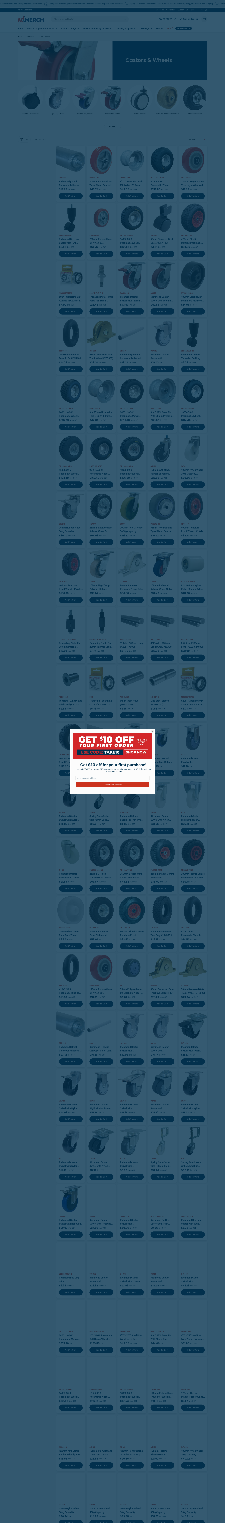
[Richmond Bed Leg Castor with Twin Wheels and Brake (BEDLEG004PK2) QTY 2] (162, 1198)
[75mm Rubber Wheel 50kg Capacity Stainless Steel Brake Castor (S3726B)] (70, 506)
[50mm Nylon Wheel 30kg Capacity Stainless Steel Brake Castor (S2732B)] (131, 1487)
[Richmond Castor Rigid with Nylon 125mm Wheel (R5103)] (193, 794)
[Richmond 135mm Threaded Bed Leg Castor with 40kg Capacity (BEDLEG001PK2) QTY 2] (193, 333)
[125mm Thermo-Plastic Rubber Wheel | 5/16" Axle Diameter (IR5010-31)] (193, 1371)
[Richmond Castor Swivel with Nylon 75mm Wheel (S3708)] (193, 1083)
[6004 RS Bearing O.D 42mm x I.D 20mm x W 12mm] (70, 275)
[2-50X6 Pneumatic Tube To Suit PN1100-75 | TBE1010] (70, 333)
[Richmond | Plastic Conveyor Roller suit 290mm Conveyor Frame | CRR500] (101, 1025)
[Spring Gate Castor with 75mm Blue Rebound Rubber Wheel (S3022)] (193, 1140)
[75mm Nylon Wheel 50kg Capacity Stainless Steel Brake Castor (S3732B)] (70, 1487)
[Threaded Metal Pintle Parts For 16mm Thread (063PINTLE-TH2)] (101, 275)
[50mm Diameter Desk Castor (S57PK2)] (162, 217)
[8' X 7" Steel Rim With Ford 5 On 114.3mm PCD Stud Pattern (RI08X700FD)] (101, 390)
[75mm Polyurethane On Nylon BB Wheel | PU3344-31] (131, 967)
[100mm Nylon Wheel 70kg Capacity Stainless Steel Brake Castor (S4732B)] (193, 1429)
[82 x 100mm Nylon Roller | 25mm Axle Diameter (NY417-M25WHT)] (193, 564)
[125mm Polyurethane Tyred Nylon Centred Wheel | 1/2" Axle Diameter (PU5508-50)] (193, 160)
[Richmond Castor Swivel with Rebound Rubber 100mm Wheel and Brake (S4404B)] (70, 1198)
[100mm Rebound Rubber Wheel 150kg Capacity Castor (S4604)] (162, 564)
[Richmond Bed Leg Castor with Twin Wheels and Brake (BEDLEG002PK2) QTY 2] (70, 217)
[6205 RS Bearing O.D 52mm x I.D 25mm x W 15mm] (193, 679)
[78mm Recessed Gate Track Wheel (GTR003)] (193, 967)
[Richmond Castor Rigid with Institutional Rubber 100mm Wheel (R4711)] (101, 1083)
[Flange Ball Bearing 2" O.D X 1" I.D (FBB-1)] (101, 679)
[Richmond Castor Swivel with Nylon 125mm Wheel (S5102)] (162, 794)
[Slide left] (22, 102)
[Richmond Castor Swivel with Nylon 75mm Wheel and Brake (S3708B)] (70, 794)
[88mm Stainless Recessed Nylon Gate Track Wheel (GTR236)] (131, 564)
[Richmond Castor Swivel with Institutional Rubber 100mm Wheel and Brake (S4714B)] (162, 333)
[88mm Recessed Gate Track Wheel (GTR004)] (162, 967)
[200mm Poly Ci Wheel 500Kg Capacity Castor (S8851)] (131, 506)
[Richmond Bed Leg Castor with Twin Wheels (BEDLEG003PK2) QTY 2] (193, 1198)
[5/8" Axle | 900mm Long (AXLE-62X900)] (193, 621)
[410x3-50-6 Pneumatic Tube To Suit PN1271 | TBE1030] (193, 910)
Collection (30, 37)
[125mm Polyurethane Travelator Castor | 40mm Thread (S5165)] (131, 1429)
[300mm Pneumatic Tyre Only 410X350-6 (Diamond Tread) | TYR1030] (162, 910)
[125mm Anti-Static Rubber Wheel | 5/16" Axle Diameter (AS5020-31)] (70, 1429)
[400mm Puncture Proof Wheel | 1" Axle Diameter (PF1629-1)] (70, 564)
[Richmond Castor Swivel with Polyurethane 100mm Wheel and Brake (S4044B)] (193, 1256)
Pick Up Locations (25, 10)
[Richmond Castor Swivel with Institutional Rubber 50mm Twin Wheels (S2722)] (162, 1083)
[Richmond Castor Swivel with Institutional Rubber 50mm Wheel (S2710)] (131, 1140)
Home (20, 37)
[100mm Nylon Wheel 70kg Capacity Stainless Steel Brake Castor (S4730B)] (193, 1487)
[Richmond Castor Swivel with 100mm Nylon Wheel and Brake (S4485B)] (131, 1256)
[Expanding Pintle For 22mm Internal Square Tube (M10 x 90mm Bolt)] (101, 621)
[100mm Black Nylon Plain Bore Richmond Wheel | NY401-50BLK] (193, 275)
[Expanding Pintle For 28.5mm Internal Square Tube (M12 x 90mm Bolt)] (70, 621)
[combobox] (90, 19)
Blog (192, 10)
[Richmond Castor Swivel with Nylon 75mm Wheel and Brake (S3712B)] (70, 1083)
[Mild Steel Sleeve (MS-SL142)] (162, 679)
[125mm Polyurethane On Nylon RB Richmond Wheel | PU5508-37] (101, 967)
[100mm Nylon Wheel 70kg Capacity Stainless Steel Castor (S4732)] (193, 448)
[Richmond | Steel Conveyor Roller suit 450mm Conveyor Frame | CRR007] (70, 160)
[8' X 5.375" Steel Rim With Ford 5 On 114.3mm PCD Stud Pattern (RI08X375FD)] (131, 1314)
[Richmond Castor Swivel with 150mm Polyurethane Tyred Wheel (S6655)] (162, 275)
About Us (160, 10)
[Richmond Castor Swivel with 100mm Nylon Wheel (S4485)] (70, 852)
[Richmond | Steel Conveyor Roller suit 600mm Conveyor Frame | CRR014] (70, 1025)
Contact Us (170, 10)
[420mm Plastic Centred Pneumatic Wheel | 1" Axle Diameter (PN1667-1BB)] (193, 217)
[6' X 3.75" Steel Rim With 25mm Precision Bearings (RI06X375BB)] (193, 1314)
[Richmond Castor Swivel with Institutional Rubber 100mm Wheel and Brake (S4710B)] (131, 1025)
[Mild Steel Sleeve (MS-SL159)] (131, 679)
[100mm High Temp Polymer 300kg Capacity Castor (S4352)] (101, 564)
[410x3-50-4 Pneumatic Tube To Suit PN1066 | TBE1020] (70, 967)
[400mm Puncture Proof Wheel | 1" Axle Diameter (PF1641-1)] (193, 506)
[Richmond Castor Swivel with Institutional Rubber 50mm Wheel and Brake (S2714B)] (131, 1083)
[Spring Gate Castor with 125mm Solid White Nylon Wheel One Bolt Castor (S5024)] (162, 1140)
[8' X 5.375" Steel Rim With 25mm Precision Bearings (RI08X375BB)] (162, 390)
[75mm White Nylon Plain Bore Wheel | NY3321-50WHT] (70, 910)
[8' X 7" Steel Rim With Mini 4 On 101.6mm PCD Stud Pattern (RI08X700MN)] (131, 160)
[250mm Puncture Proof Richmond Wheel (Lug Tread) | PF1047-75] (101, 910)
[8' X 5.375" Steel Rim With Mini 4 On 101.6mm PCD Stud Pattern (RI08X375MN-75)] (162, 1314)
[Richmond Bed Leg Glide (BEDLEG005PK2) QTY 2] (70, 1256)
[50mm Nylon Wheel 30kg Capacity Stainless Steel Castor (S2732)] (162, 1487)
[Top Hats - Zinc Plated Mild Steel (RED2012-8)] (70, 679)
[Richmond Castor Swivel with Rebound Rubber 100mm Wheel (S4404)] (101, 1198)
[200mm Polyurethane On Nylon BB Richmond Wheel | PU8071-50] (101, 217)
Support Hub (183, 10)
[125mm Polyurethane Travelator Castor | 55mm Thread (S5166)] (101, 1429)
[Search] (125, 19)
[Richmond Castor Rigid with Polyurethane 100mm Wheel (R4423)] (193, 737)
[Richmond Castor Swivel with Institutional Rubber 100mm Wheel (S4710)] (162, 1025)
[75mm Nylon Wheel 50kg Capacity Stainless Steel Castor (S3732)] (101, 1487)
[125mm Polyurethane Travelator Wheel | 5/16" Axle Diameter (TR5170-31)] (162, 1371)
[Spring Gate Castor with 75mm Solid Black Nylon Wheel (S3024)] (101, 794)
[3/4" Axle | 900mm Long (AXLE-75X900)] (162, 621)
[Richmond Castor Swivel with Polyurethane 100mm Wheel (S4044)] (162, 1256)
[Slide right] (203, 102)
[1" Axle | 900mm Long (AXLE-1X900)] (131, 621)
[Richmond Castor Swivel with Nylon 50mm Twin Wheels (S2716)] (101, 1140)
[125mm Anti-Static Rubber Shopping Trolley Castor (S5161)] (162, 448)
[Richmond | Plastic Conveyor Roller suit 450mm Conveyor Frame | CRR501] (131, 333)
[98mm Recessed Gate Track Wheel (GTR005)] (101, 333)
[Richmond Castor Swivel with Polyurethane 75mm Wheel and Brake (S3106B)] (101, 1256)
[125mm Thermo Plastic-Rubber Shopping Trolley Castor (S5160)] (162, 1429)
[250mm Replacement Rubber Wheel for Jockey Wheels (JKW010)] (101, 506)
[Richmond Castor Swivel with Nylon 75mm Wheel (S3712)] (70, 1140)
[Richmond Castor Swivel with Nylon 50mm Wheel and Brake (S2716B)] (193, 1025)
